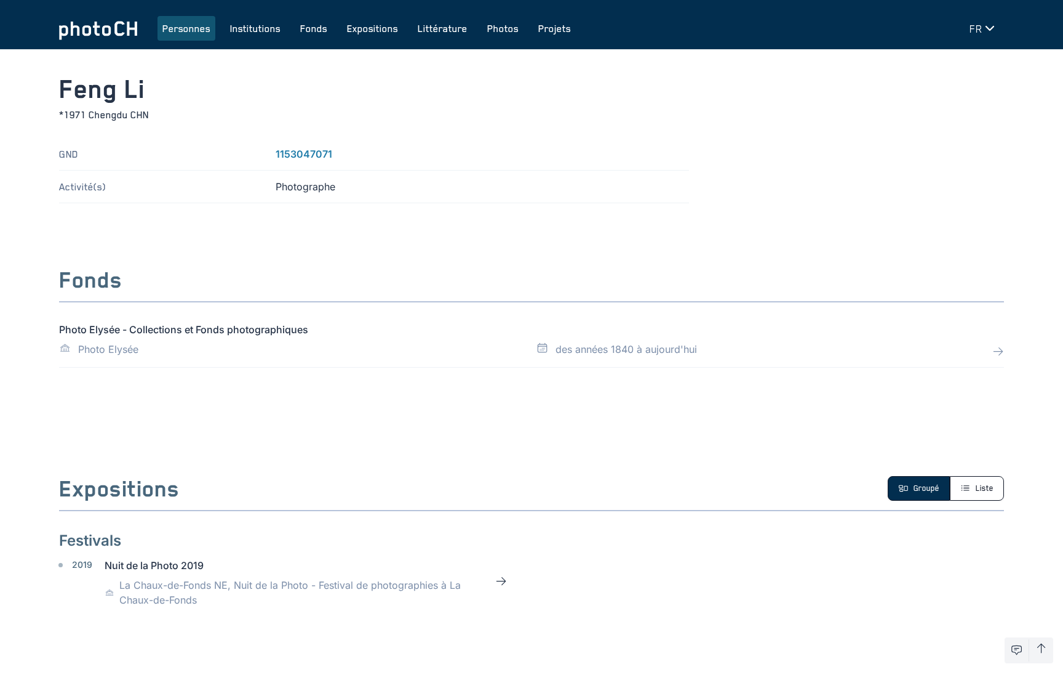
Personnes (186, 28)
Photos (503, 28)
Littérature (443, 28)
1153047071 (304, 154)
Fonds (313, 28)
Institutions (255, 28)
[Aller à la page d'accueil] (98, 28)
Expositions (372, 28)
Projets (554, 28)
